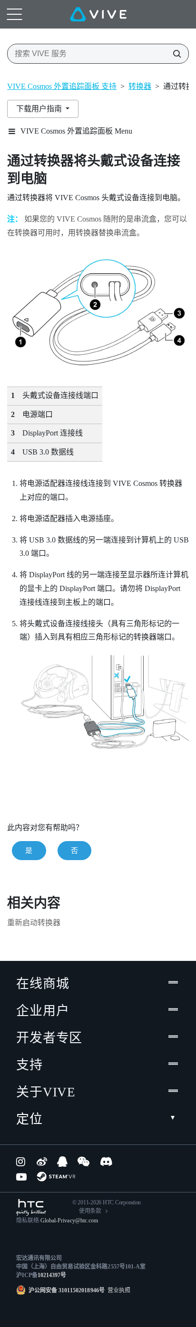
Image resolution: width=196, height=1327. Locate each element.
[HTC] (31, 1207)
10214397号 (52, 1275)
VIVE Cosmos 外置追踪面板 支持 (62, 86)
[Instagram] (21, 1161)
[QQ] (62, 1161)
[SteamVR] (56, 1177)
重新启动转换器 (33, 923)
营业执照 (117, 1290)
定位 (29, 1119)
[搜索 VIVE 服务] (174, 53)
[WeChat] (83, 1161)
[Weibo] (42, 1161)
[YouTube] (21, 1177)
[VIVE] (98, 14)
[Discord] (106, 1161)
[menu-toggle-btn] (14, 14)
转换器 (139, 86)
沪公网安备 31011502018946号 (67, 1290)
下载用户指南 (40, 109)
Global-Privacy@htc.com (69, 1220)
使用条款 (90, 1211)
